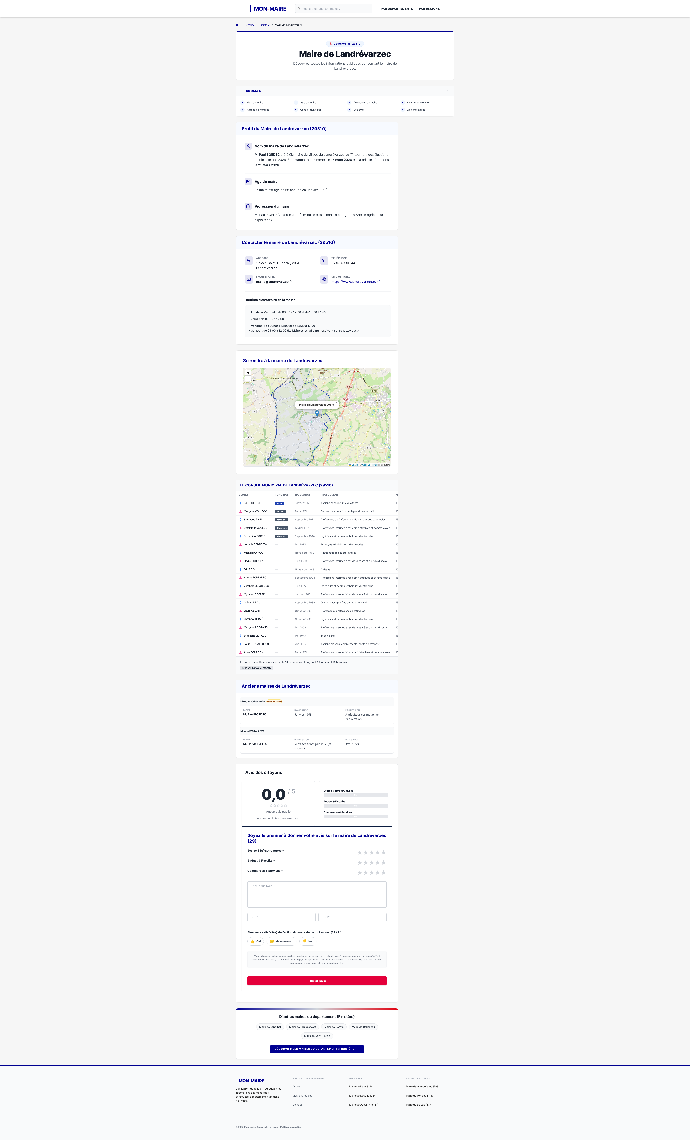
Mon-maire (251, 1080)
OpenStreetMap (370, 464)
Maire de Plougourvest (302, 1026)
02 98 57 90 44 (343, 263)
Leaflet (354, 464)
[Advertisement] (429, 176)
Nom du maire (252, 102)
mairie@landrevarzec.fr (274, 282)
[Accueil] (237, 25)
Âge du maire (305, 102)
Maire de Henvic (334, 1026)
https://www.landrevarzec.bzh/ (355, 282)
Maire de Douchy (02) (362, 1095)
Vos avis (356, 109)
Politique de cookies (290, 1127)
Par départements (397, 8)
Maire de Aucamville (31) (363, 1104)
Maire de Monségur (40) (420, 1095)
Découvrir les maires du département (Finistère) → (317, 1048)
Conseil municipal (308, 109)
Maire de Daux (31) (360, 1086)
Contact (297, 1104)
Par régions (429, 8)
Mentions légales (302, 1095)
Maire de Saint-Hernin (317, 1035)
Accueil (297, 1086)
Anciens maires (413, 109)
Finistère (265, 24)
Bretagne (249, 24)
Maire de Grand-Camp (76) (422, 1086)
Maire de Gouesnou (363, 1026)
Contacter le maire (415, 102)
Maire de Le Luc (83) (418, 1104)
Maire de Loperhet (270, 1026)
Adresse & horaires (255, 109)
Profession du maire (363, 102)
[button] (317, 413)
